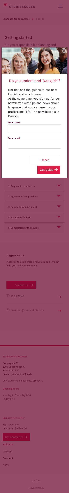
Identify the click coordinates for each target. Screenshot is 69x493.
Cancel (45, 160)
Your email (14, 138)
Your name (14, 122)
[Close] (64, 50)
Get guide (46, 169)
